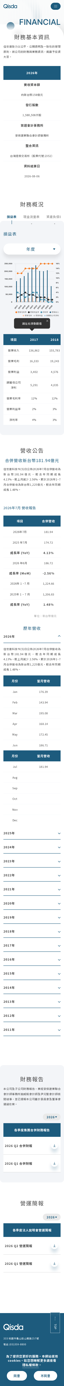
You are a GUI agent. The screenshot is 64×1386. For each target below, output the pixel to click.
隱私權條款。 (32, 1365)
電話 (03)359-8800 (14, 1344)
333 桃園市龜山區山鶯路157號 (21, 1338)
